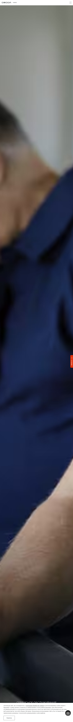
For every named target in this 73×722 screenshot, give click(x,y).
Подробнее (64, 651)
